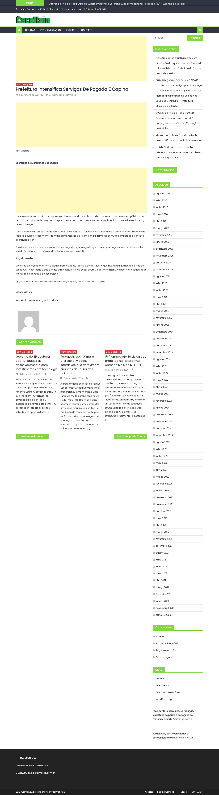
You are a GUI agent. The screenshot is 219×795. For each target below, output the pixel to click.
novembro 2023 (164, 421)
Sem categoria (24, 84)
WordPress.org (164, 699)
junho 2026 (162, 207)
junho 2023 (162, 456)
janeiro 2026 (162, 242)
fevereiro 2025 (164, 318)
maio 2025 (162, 297)
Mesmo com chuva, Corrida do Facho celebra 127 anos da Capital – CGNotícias (179, 138)
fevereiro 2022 (164, 539)
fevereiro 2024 (164, 400)
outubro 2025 (163, 262)
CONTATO (101, 9)
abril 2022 (161, 525)
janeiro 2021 (162, 601)
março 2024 (163, 393)
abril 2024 (161, 387)
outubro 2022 (163, 511)
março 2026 (162, 228)
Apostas (56, 9)
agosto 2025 (163, 276)
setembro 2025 (164, 269)
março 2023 (162, 476)
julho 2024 (161, 366)
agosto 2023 (163, 442)
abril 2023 (161, 469)
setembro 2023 (164, 435)
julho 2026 (161, 200)
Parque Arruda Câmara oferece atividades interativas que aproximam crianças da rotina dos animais (79, 365)
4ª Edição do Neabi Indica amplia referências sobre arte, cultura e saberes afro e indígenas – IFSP (179, 152)
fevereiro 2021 (163, 594)
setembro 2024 (164, 352)
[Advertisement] (81, 58)
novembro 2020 (165, 608)
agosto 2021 (162, 552)
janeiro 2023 (162, 490)
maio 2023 (162, 463)
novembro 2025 (164, 255)
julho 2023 (161, 449)
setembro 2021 (164, 545)
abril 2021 (161, 580)
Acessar (160, 678)
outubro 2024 (163, 345)
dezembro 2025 (164, 248)
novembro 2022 (164, 504)
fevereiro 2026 (164, 235)
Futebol (89, 9)
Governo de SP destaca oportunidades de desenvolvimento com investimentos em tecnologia (37, 363)
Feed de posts (164, 685)
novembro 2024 (165, 338)
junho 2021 (161, 566)
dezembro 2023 (164, 414)
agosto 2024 (163, 359)
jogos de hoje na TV (37, 765)
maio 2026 (162, 214)
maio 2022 (162, 518)
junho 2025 (162, 290)
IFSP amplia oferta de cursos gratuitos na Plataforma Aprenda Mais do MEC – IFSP (125, 361)
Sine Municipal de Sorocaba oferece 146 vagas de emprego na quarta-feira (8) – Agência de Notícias (132, 436)
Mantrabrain (58, 791)
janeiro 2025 (162, 324)
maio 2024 (162, 380)
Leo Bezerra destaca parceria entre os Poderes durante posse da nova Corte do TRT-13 (34, 436)
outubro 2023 (163, 428)
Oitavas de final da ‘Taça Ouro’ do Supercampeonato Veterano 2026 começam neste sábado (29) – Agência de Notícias (117, 2)
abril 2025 (161, 304)
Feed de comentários (168, 692)
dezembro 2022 (164, 497)
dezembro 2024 (165, 331)
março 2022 (162, 532)
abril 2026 (161, 221)
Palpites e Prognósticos (169, 643)
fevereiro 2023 (164, 483)
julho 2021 (161, 559)
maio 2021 (161, 573)
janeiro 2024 (163, 407)
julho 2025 (161, 283)
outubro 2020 (163, 615)
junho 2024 (162, 373)
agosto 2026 (163, 193)
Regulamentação (73, 9)
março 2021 (162, 587)
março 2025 (162, 311)
